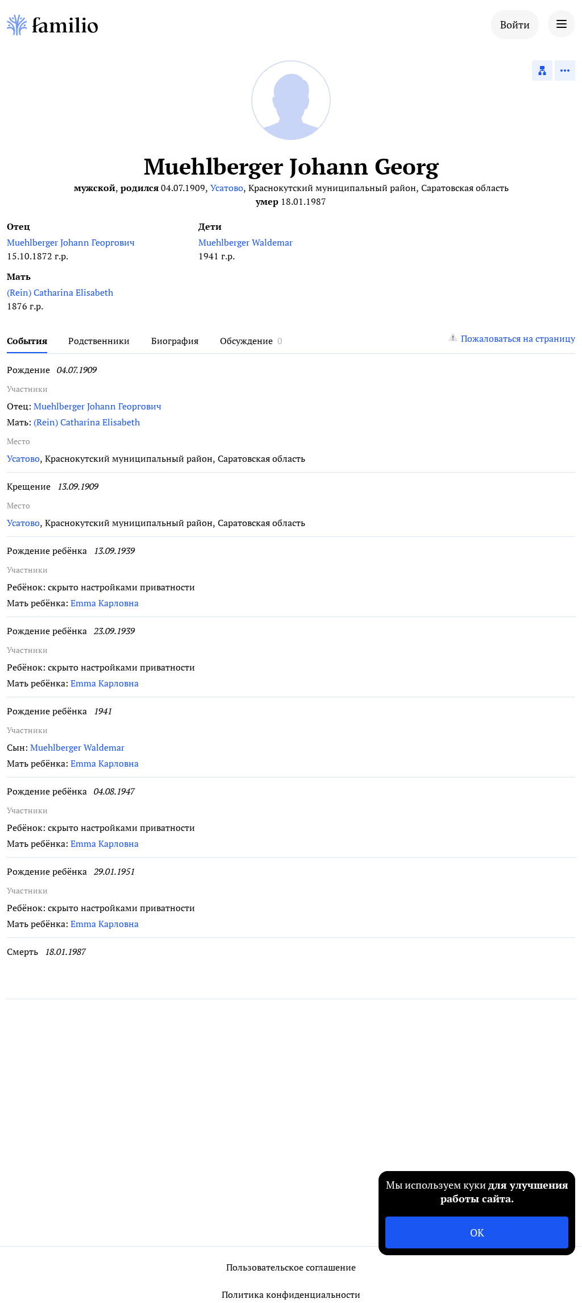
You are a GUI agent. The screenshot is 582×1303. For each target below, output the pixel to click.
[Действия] (565, 70)
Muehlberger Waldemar (245, 242)
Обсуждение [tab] (246, 340)
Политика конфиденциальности (291, 1294)
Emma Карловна (104, 603)
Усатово (226, 187)
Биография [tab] (174, 340)
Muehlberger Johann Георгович (71, 242)
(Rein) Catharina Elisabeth (60, 292)
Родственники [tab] (99, 340)
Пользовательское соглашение (291, 1267)
